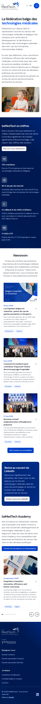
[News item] (20, 307)
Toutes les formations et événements (19, 548)
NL (27, 6)
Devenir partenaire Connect (13, 658)
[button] (2, 614)
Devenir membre (8, 654)
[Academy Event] (20, 582)
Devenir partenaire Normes (12, 662)
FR (31, 6)
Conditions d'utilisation (11, 675)
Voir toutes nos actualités (20, 450)
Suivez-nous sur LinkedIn (17, 499)
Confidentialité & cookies (12, 679)
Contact (5, 683)
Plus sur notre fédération (14, 149)
